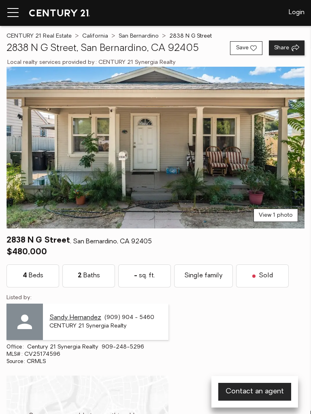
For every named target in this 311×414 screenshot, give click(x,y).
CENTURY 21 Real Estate (39, 36)
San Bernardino (139, 36)
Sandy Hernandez (75, 318)
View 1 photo (276, 215)
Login (297, 12)
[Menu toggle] (12, 12)
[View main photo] (155, 147)
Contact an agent (255, 391)
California (95, 36)
